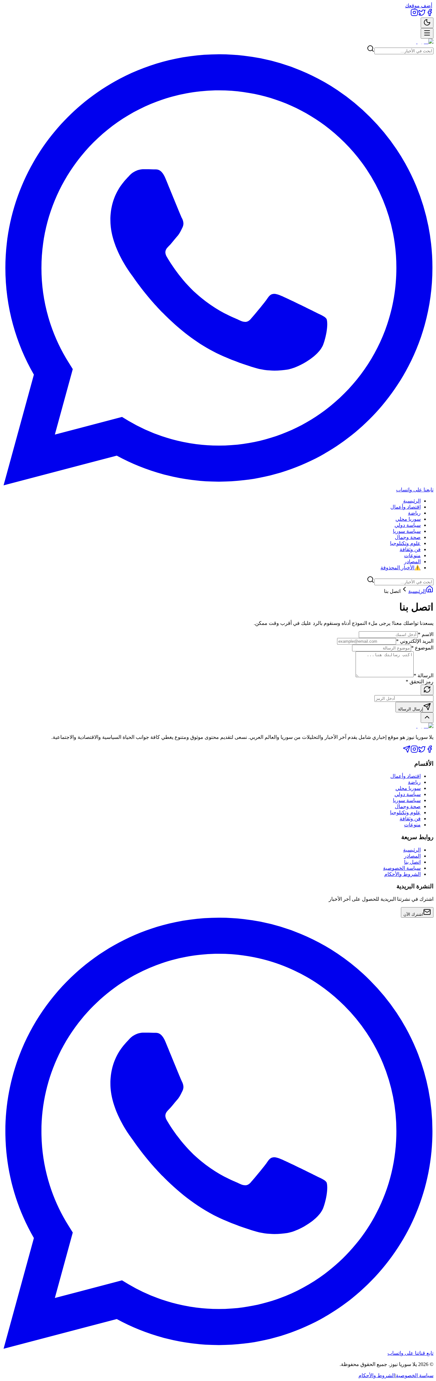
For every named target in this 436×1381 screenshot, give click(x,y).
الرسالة (423, 675)
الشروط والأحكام (402, 874)
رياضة (414, 513)
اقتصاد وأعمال (405, 507)
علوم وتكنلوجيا (405, 543)
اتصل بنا (412, 862)
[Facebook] (429, 14)
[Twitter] (422, 14)
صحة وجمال (408, 537)
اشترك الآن (413, 914)
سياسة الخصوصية (402, 868)
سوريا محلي (408, 519)
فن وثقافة (410, 549)
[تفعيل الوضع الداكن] (427, 23)
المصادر (412, 561)
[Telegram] (406, 751)
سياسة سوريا (407, 531)
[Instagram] (414, 14)
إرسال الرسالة (410, 709)
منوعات (412, 555)
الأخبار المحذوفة (400, 567)
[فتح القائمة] (427, 33)
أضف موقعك (418, 5)
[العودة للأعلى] (427, 717)
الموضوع (422, 647)
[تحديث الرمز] (427, 690)
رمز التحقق (419, 681)
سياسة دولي (408, 525)
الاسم (425, 634)
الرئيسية (412, 501)
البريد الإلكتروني (414, 641)
